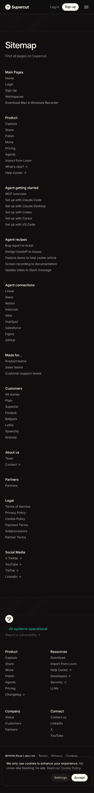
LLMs (54, 688)
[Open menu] (86, 7)
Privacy (56, 756)
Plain (8, 401)
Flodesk (11, 413)
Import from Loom (18, 160)
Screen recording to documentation (31, 264)
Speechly (12, 431)
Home (9, 78)
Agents (10, 154)
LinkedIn (11, 577)
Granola (11, 437)
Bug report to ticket (19, 245)
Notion (10, 303)
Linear (9, 291)
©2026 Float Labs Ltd (20, 756)
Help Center (14, 173)
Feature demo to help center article (30, 258)
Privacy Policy (15, 513)
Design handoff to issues (23, 252)
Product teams (15, 361)
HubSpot (11, 322)
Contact (11, 464)
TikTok (10, 570)
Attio (8, 316)
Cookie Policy (70, 768)
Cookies (72, 756)
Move (9, 142)
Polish (9, 136)
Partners (11, 485)
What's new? (14, 167)
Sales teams (14, 367)
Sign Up (11, 90)
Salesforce (13, 328)
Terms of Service (17, 507)
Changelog (13, 694)
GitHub (10, 340)
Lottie (9, 425)
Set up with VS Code (20, 224)
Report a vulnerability (21, 635)
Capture (11, 124)
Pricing (10, 148)
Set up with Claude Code (23, 200)
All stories (12, 394)
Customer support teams (23, 373)
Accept (79, 777)
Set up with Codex (18, 212)
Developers (58, 676)
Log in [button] (54, 7)
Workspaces (14, 97)
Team (9, 458)
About (9, 717)
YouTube (11, 564)
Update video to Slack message (28, 270)
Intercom (11, 309)
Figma (9, 334)
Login (9, 84)
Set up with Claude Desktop (25, 206)
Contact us (58, 717)
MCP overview (15, 194)
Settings (60, 777)
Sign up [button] (70, 7)
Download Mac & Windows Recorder (31, 103)
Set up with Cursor (18, 218)
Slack (9, 297)
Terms (43, 756)
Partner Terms (15, 537)
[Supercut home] (17, 7)
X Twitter (11, 558)
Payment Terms (16, 525)
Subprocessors (16, 531)
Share (9, 130)
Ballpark (11, 419)
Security (56, 682)
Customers (13, 723)
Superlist (11, 407)
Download (57, 658)
